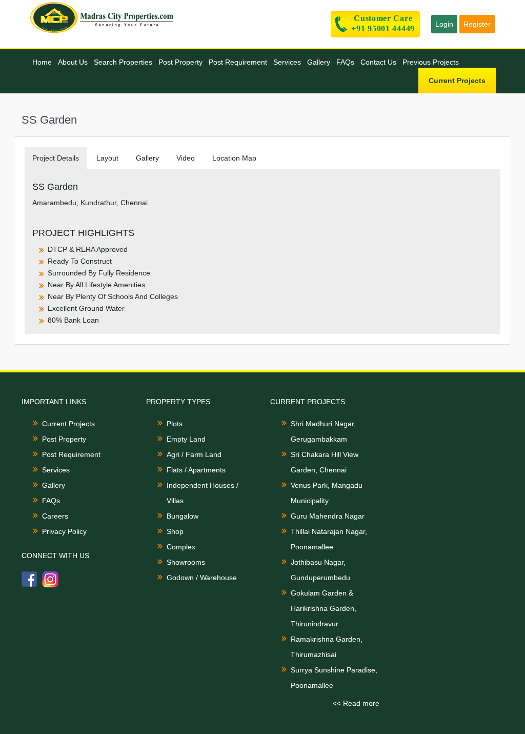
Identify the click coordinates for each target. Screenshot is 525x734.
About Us (73, 62)
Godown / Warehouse (202, 577)
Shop (175, 531)
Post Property (180, 62)
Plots (175, 424)
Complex (181, 547)
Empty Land (186, 439)
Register (477, 24)
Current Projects (457, 80)
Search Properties (123, 62)
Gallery (318, 62)
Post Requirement (238, 62)
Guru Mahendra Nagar (328, 516)
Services (287, 62)
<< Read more (356, 703)
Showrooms (186, 562)
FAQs (345, 62)
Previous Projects (430, 62)
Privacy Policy (64, 531)
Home (42, 62)
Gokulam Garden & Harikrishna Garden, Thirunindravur (323, 608)
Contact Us (378, 62)
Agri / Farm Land (194, 454)
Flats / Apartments (196, 470)
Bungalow (182, 516)
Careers (55, 516)
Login (444, 24)
